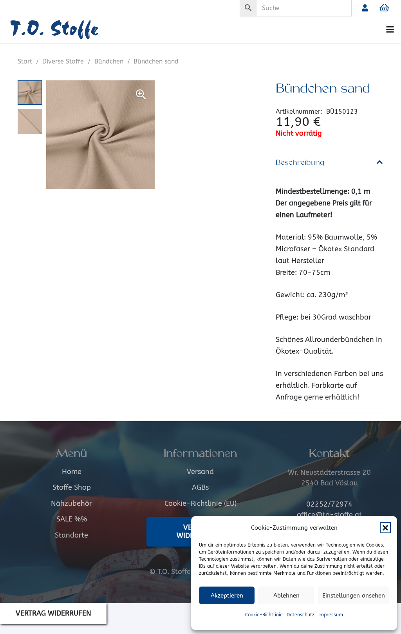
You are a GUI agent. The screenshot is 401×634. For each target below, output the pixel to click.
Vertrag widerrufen (53, 613)
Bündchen (108, 61)
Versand (200, 471)
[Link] (365, 8)
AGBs (200, 487)
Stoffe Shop (71, 487)
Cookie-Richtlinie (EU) (200, 503)
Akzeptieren (227, 595)
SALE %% (71, 519)
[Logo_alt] (66, 29)
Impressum (330, 615)
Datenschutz (300, 615)
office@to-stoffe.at (329, 514)
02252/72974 (329, 504)
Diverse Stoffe (63, 61)
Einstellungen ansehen (353, 595)
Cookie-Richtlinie (264, 615)
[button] (385, 528)
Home (71, 471)
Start (25, 61)
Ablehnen (286, 595)
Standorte (71, 535)
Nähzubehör (71, 503)
